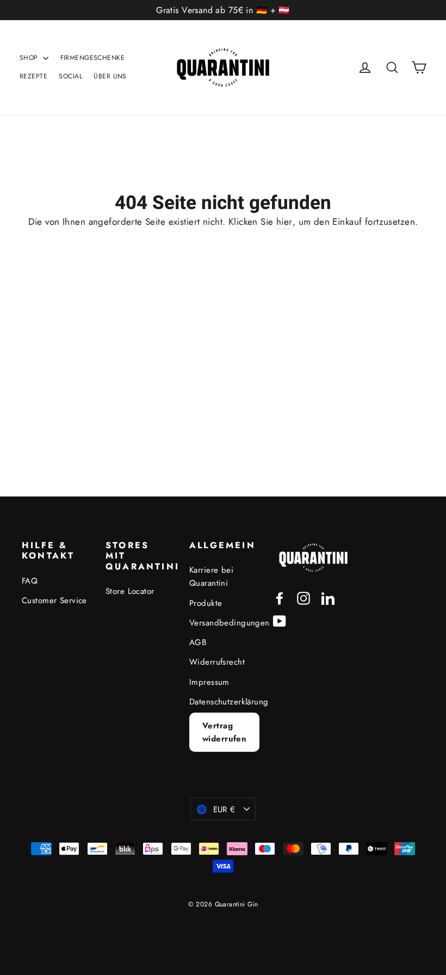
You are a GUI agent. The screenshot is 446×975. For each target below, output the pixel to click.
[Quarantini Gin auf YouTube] (279, 620)
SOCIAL (70, 76)
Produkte (205, 603)
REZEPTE (33, 76)
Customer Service (54, 600)
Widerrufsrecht (217, 662)
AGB (197, 642)
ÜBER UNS (110, 76)
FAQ (30, 581)
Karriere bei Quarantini (211, 576)
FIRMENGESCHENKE (92, 58)
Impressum (209, 682)
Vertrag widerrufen (224, 732)
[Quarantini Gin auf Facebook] (279, 597)
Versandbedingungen (223, 623)
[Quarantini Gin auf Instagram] (303, 597)
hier (284, 221)
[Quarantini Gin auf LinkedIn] (327, 597)
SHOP (30, 58)
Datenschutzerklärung (223, 702)
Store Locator (130, 591)
